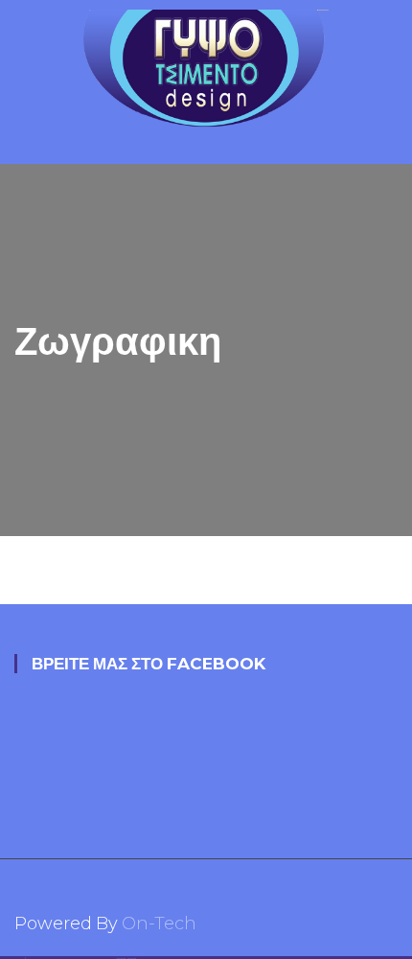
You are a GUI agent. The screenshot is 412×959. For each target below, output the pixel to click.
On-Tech (159, 923)
